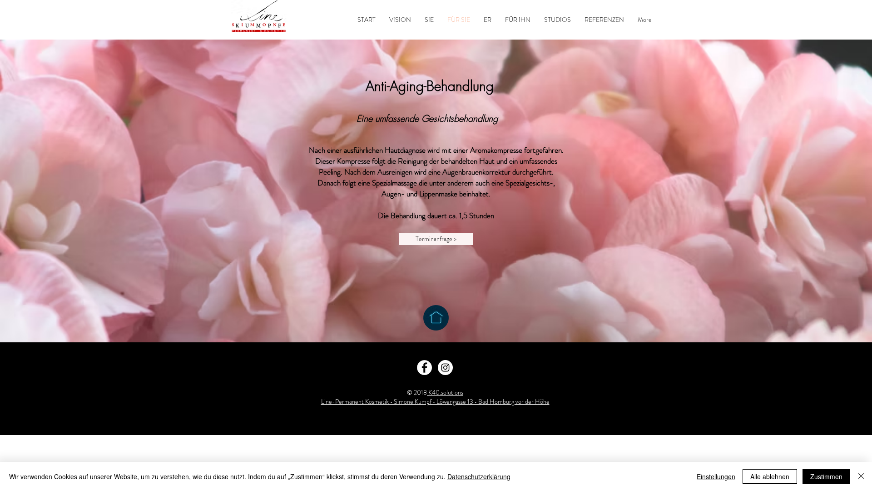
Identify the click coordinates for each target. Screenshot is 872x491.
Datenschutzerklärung (478, 476)
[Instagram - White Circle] (445, 367)
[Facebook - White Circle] (424, 367)
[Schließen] (861, 476)
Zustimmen (826, 476)
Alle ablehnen (769, 476)
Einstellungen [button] (716, 476)
